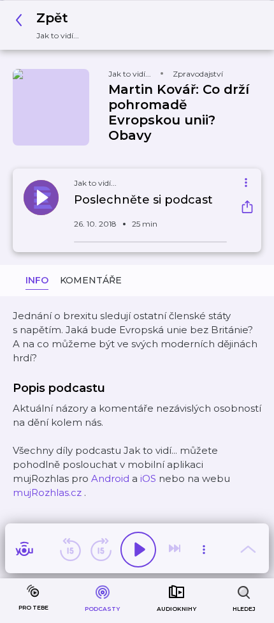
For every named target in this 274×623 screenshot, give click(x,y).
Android (110, 478)
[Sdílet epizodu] (247, 208)
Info (36, 280)
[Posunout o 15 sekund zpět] (70, 549)
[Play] (138, 549)
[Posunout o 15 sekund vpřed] (100, 549)
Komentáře (91, 280)
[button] (50, 25)
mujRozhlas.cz (47, 492)
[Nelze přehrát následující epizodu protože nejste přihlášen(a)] (176, 549)
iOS (148, 478)
